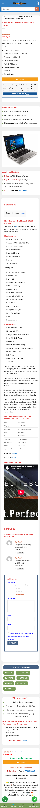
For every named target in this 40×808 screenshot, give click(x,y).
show (22, 213)
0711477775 (24, 191)
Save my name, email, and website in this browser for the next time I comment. (20, 636)
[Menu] (2, 3)
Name (9, 615)
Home (4, 16)
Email (9, 624)
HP (16, 227)
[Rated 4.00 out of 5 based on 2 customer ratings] (20, 34)
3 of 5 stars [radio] (12, 588)
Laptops (12, 16)
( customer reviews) (18, 752)
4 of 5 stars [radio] (12, 591)
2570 (14, 458)
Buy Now (20, 79)
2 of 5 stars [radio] (21, 585)
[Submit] (37, 9)
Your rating (11, 582)
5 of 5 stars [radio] (12, 594)
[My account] (32, 3)
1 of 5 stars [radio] (10, 585)
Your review (11, 598)
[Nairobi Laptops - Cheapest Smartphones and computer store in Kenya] (20, 3)
